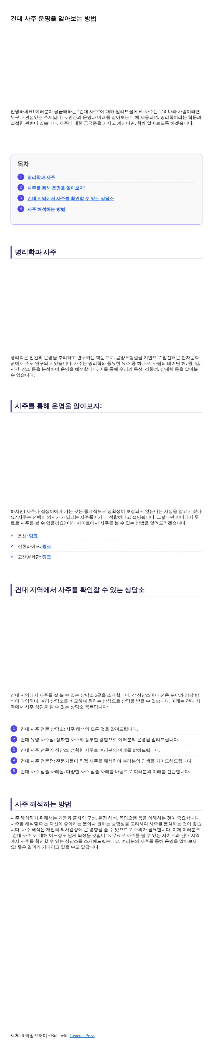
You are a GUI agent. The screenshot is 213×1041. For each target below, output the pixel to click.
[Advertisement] (106, 65)
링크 (33, 535)
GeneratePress (82, 1035)
